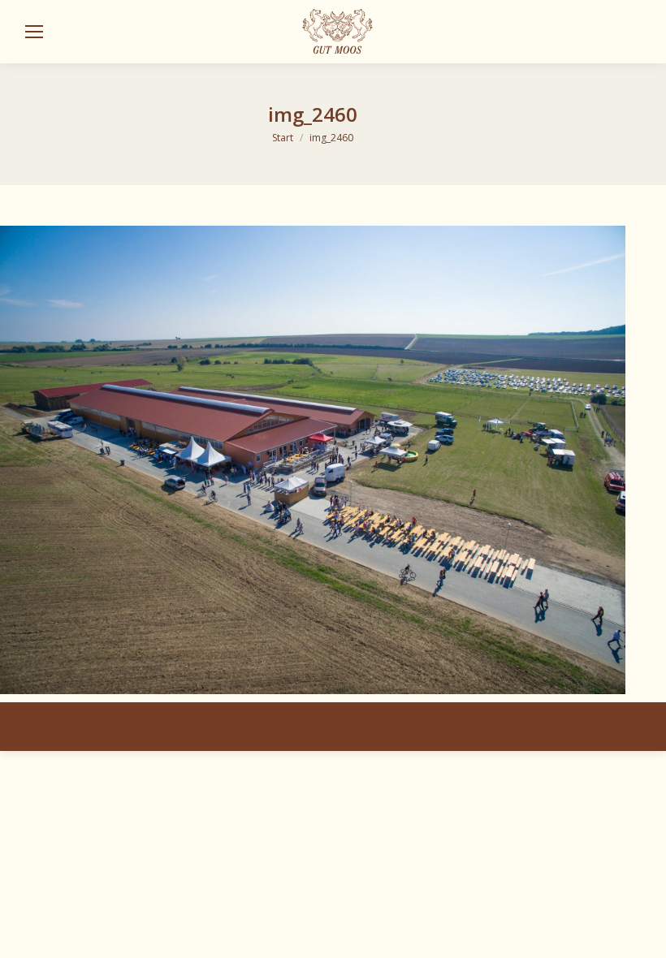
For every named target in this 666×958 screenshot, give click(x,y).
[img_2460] (312, 460)
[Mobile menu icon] (34, 31)
